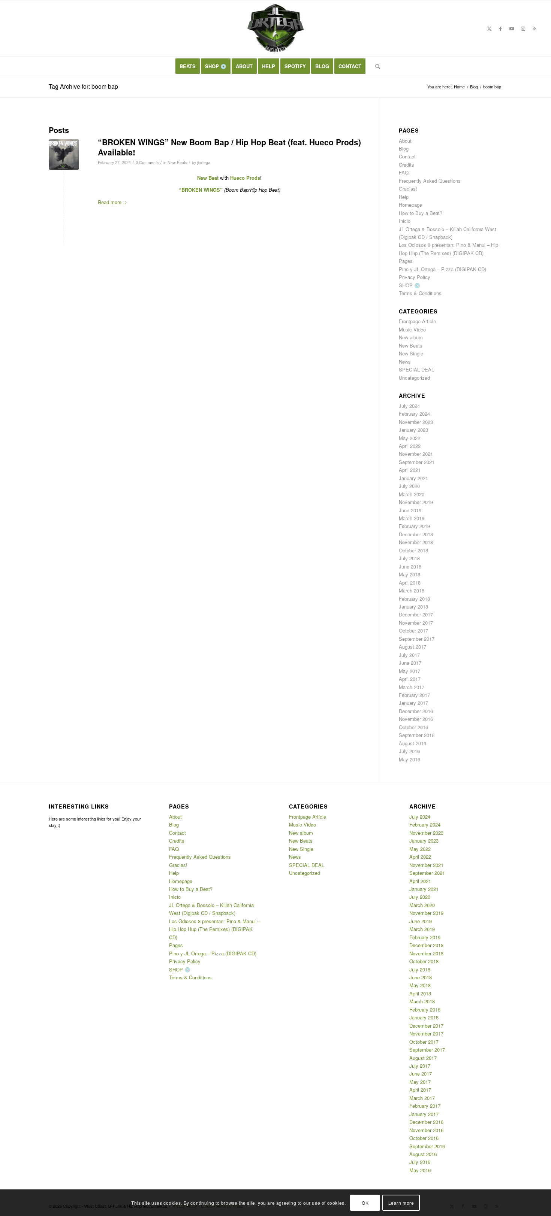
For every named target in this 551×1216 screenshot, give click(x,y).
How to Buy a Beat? (420, 212)
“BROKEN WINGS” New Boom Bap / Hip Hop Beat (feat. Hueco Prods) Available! (229, 147)
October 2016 (413, 727)
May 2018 (409, 574)
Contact (407, 156)
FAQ (404, 172)
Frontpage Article (417, 321)
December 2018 (416, 534)
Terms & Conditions (420, 293)
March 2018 (411, 590)
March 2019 (411, 518)
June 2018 (410, 566)
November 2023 (416, 421)
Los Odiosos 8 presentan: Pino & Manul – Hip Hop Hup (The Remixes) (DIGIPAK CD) (214, 929)
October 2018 (413, 550)
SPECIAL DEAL (416, 369)
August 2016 (412, 743)
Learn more (401, 1203)
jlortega (203, 162)
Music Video (412, 329)
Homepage (410, 204)
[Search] (375, 66)
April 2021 (410, 469)
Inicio (404, 220)
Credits (406, 164)
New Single (411, 353)
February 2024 (414, 413)
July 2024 (409, 405)
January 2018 (413, 606)
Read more (109, 202)
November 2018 (416, 542)
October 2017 (413, 630)
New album (411, 337)
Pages (406, 260)
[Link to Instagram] (523, 28)
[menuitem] (188, 66)
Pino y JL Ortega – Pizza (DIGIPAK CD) (442, 269)
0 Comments (147, 162)
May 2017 (409, 670)
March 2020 (411, 494)
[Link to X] (489, 28)
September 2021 (416, 462)
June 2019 (410, 510)
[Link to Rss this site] (534, 28)
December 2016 (416, 711)
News (405, 361)
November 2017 (416, 622)
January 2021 (413, 478)
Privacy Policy (414, 277)
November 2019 (416, 502)
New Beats (177, 162)
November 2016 (416, 718)
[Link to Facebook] (500, 28)
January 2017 (413, 702)
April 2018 (410, 582)
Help (404, 196)
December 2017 (416, 614)
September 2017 (416, 638)
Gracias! (408, 188)
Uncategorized (414, 377)
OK (365, 1203)
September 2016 (416, 735)
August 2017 (412, 646)
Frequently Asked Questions (430, 180)
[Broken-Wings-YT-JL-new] (64, 154)
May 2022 (409, 438)
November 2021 (416, 453)
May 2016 (409, 759)
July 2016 (409, 751)
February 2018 (414, 598)
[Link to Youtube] (512, 28)
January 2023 (413, 429)
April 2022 (410, 445)
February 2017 (414, 694)
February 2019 (414, 526)
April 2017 (410, 678)
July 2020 (409, 485)
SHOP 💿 (409, 285)
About (405, 140)
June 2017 (410, 662)
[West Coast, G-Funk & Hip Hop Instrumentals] (275, 28)
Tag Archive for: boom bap (83, 86)
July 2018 (409, 558)
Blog (404, 148)
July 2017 (409, 654)
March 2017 (411, 687)
